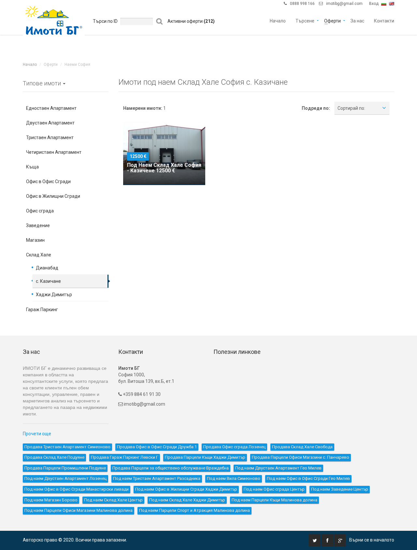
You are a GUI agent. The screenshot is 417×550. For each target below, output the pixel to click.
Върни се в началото (371, 540)
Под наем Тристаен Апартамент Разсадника (156, 478)
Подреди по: (316, 108)
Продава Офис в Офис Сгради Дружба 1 (157, 446)
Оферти (332, 20)
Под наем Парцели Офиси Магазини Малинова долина (78, 510)
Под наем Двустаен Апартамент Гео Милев (278, 468)
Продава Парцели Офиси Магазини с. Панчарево (300, 457)
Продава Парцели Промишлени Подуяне (65, 468)
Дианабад (47, 267)
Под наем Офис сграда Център (274, 489)
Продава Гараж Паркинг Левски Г (124, 457)
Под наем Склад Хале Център (113, 500)
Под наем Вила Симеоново (233, 478)
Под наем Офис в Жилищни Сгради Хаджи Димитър (186, 489)
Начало (278, 20)
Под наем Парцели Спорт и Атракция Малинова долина (194, 510)
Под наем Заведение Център (339, 489)
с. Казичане (48, 281)
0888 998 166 (302, 3)
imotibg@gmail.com (344, 3)
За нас (357, 20)
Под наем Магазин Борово (51, 500)
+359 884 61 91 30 (141, 394)
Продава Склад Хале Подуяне (54, 457)
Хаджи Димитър (54, 294)
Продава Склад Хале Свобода (302, 446)
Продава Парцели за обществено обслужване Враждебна (170, 468)
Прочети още (37, 433)
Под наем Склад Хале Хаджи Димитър (187, 500)
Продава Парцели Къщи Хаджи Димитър (205, 457)
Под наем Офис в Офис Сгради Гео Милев (308, 478)
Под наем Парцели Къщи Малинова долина (274, 500)
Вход (374, 3)
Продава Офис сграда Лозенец (234, 446)
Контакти (384, 20)
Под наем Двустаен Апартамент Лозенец (65, 478)
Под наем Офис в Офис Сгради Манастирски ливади (76, 489)
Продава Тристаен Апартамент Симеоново (67, 446)
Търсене (304, 20)
